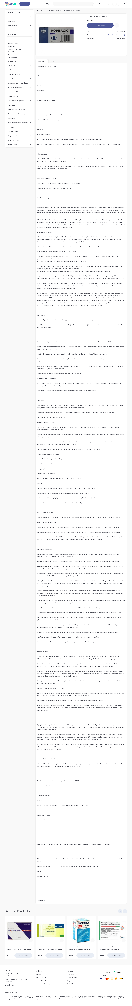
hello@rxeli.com (10, 975)
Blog (47, 3)
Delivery (39, 971)
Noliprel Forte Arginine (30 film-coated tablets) (80, 950)
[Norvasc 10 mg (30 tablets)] (60, 34)
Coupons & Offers (42, 984)
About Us (70, 971)
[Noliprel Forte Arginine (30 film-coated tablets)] (81, 930)
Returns (38, 974)
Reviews (53, 61)
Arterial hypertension (15, 49)
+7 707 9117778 (11, 973)
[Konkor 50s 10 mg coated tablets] (112, 930)
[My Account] (114, 4)
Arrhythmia (11, 46)
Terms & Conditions (42, 980)
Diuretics (10, 55)
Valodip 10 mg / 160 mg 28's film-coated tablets (50, 950)
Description (41, 61)
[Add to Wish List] (116, 25)
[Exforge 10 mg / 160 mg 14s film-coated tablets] (19, 930)
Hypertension (12, 58)
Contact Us (70, 984)
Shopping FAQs (72, 977)
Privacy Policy (41, 977)
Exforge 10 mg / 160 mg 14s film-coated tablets (19, 950)
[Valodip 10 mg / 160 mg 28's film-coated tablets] (50, 930)
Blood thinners (12, 52)
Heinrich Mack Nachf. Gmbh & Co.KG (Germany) (109, 35)
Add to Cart (101, 25)
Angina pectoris (13, 43)
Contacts (42, 3)
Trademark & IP (72, 974)
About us (34, 3)
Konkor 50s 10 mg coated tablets (109, 949)
